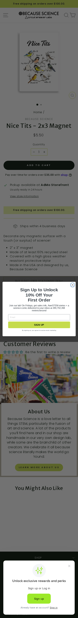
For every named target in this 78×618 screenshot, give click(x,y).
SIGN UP (39, 325)
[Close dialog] (72, 285)
